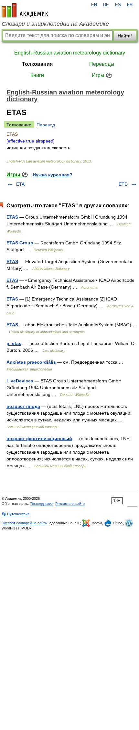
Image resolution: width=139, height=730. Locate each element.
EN (94, 5)
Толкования (37, 64)
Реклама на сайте (70, 504)
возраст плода (23, 406)
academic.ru (25, 10)
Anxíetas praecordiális (31, 362)
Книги (37, 75)
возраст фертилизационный (39, 438)
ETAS (12, 217)
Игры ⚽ (102, 75)
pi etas (13, 343)
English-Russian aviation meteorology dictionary (69, 52)
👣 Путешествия (15, 514)
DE (106, 5)
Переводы (101, 64)
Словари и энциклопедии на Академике (55, 24)
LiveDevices (19, 380)
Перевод (46, 124)
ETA (20, 184)
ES (118, 5)
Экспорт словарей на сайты (25, 523)
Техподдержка (41, 504)
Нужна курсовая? (52, 174)
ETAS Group (19, 242)
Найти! (125, 35)
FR (130, 5)
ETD (123, 184)
